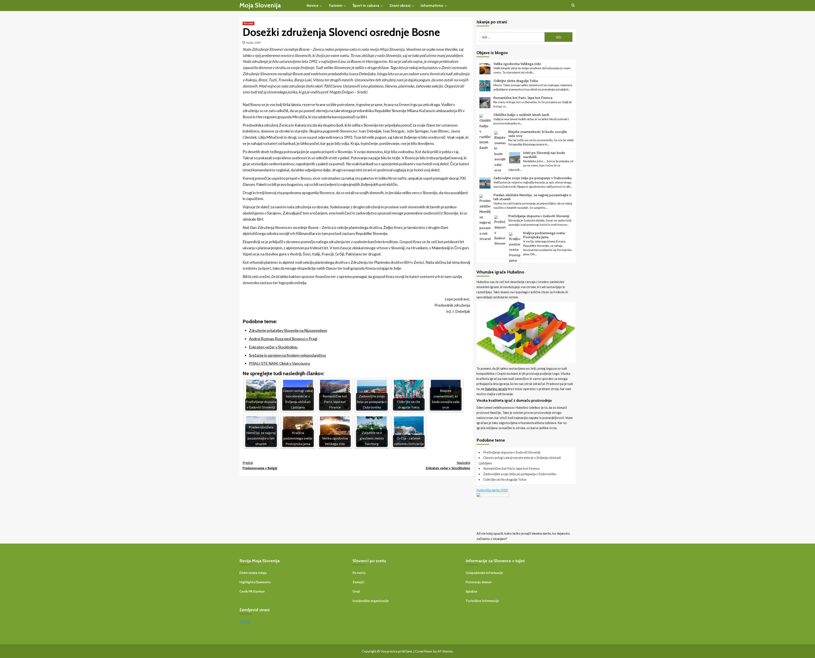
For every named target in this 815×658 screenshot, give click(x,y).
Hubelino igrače (496, 389)
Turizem (335, 5)
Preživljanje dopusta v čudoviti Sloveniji (538, 216)
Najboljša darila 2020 (492, 490)
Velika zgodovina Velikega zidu (517, 64)
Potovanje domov (479, 582)
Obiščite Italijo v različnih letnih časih (521, 115)
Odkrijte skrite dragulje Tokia (515, 81)
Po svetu (248, 23)
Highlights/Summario (255, 582)
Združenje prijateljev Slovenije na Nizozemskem (288, 330)
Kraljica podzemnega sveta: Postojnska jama (544, 235)
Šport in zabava (366, 5)
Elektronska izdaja (253, 573)
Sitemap (245, 622)
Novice (312, 5)
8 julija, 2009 (253, 42)
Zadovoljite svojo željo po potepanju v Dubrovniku (532, 178)
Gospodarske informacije (484, 573)
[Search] (573, 5)
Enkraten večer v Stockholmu (273, 347)
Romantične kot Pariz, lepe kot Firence (522, 98)
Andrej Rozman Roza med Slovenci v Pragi (283, 338)
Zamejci (358, 582)
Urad (356, 591)
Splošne (471, 591)
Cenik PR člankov (252, 591)
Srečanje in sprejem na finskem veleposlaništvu (287, 355)
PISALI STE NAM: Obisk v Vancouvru (279, 363)
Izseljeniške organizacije (371, 601)
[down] (320, 6)
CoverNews (423, 651)
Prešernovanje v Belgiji (260, 465)
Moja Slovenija (260, 5)
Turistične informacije (482, 601)
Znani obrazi (399, 5)
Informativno (432, 5)
